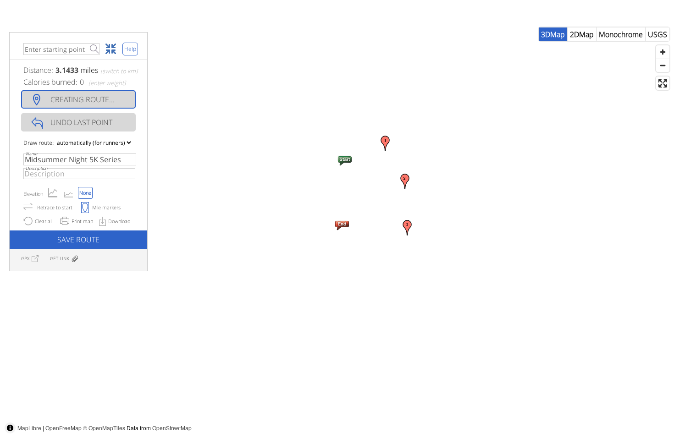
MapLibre (29, 428)
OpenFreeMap (63, 428)
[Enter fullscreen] (662, 83)
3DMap (553, 34)
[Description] (79, 174)
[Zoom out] (662, 65)
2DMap (582, 34)
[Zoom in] (662, 52)
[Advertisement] (507, 417)
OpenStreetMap (172, 428)
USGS (657, 34)
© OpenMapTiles (104, 428)
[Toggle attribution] (10, 427)
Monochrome (621, 34)
